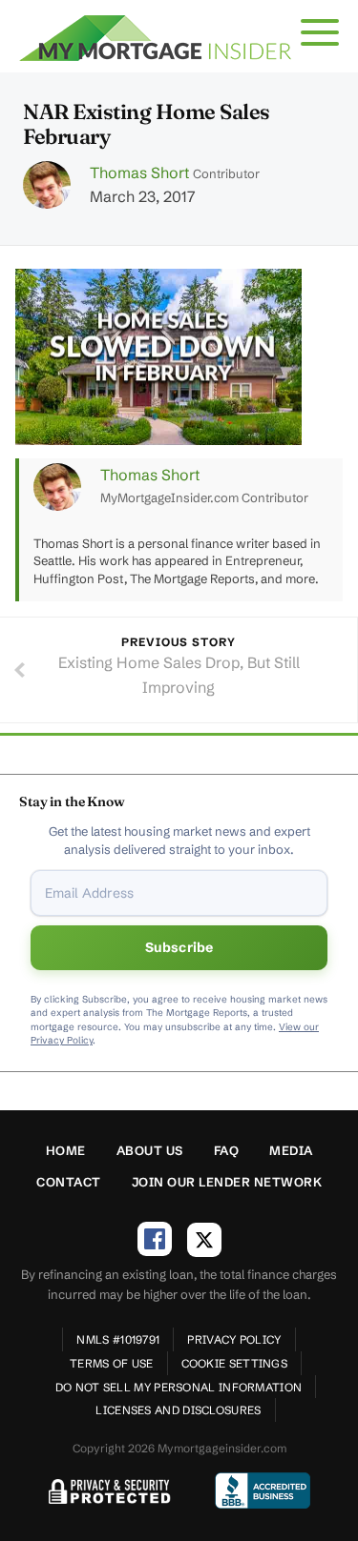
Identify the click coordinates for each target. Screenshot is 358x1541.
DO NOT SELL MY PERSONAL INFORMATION (179, 1387)
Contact (68, 1181)
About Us (149, 1150)
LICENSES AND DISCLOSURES (178, 1410)
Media (291, 1150)
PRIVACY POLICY (234, 1339)
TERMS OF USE (112, 1363)
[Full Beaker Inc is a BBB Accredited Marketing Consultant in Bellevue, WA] (262, 1490)
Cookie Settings (234, 1363)
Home (66, 1150)
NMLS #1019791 (117, 1339)
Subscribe (179, 947)
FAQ (227, 1150)
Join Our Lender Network (227, 1181)
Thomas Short (139, 172)
